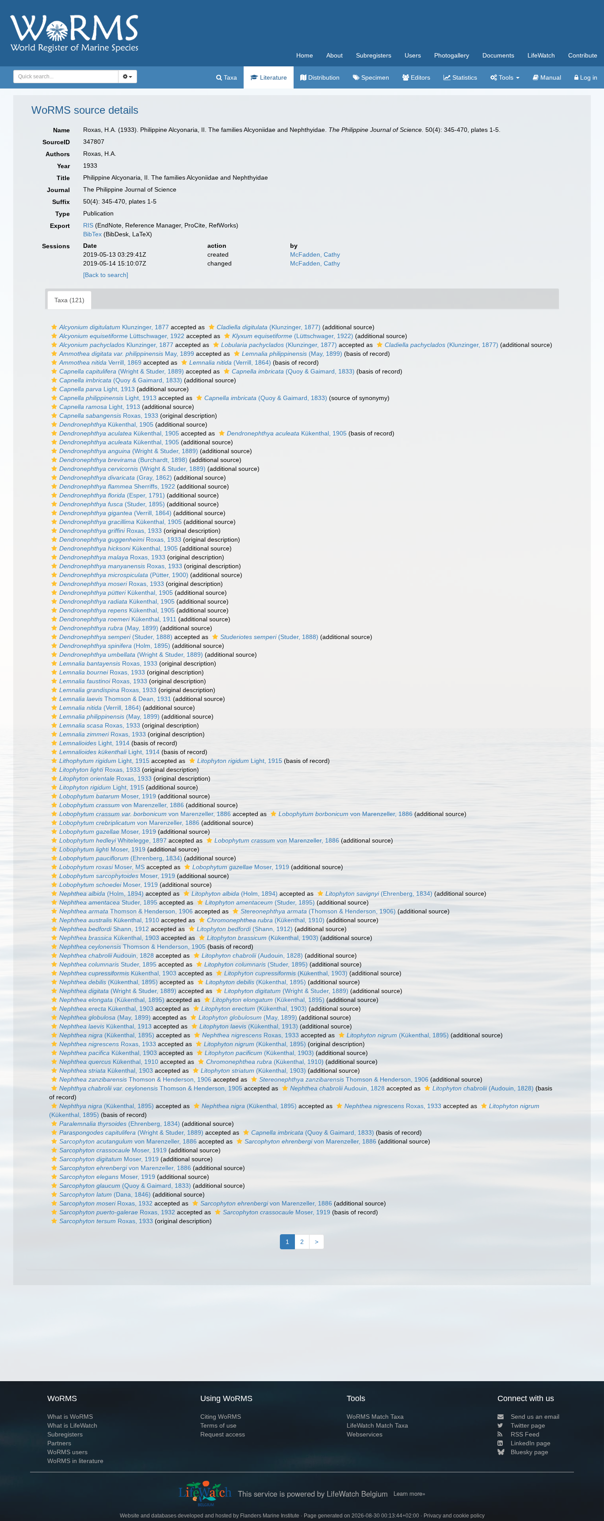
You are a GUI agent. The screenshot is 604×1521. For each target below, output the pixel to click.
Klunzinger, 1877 (114, 327)
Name (61, 130)
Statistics (464, 77)
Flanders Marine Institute (269, 1516)
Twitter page (528, 1425)
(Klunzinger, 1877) (269, 327)
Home (304, 55)
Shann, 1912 (104, 928)
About (334, 55)
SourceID (56, 142)
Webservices (364, 1434)
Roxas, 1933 (108, 415)
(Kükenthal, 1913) (248, 1026)
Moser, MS (102, 866)
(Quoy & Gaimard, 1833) (293, 371)
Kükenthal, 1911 (117, 619)
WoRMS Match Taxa (375, 1416)
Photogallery (451, 55)
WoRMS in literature (75, 1460)
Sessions (56, 246)
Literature (272, 77)
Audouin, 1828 (106, 955)
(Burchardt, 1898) (123, 459)
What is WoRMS (70, 1416)
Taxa (229, 77)
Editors (419, 77)
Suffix (61, 201)
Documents (498, 55)
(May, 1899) (292, 353)
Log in (587, 77)
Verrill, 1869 (100, 362)
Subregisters (373, 55)
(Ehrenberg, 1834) (120, 858)
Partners (59, 1443)
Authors (58, 154)
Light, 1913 (97, 389)
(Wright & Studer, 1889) (121, 371)
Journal (58, 189)
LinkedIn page (530, 1443)
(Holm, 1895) (114, 645)
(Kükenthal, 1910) (266, 920)
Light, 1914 (94, 743)
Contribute (582, 55)
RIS (88, 225)
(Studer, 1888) (115, 636)
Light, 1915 (104, 760)
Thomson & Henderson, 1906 (126, 911)
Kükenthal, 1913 (105, 1026)
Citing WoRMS (220, 1416)
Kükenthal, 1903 (109, 937)
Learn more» (409, 1494)
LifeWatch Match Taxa (377, 1425)
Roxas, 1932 (106, 1203)
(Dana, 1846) (105, 1194)
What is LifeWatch (72, 1425)
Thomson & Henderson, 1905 (132, 946)
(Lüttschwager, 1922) (292, 335)
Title (63, 177)
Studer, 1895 (108, 902)
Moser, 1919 (107, 796)
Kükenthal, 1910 (109, 920)
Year (63, 165)
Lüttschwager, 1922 (121, 335)
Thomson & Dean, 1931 (115, 698)
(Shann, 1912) (245, 928)
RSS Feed (525, 1434)
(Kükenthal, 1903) (262, 937)
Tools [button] (506, 77)
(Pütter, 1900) (123, 574)
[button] (54, 327)
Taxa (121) (69, 300)
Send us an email (535, 1416)
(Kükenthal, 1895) (108, 982)
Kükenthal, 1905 (106, 424)
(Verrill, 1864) (230, 362)
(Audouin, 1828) (252, 955)
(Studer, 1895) (112, 504)
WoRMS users (67, 1452)
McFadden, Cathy (315, 254)
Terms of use (218, 1425)
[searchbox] (63, 76)
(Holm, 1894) (101, 893)
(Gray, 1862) (115, 477)
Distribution (323, 77)
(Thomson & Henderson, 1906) (318, 911)
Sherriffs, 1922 (117, 486)
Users (413, 55)
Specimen (374, 77)
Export (60, 225)
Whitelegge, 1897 (113, 840)
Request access (222, 1434)
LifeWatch (541, 55)
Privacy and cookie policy (454, 1516)
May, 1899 (126, 353)
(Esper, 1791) (112, 495)
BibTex (92, 234)
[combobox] (66, 76)
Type (62, 213)
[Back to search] (105, 274)
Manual (550, 77)
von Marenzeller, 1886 (121, 805)
